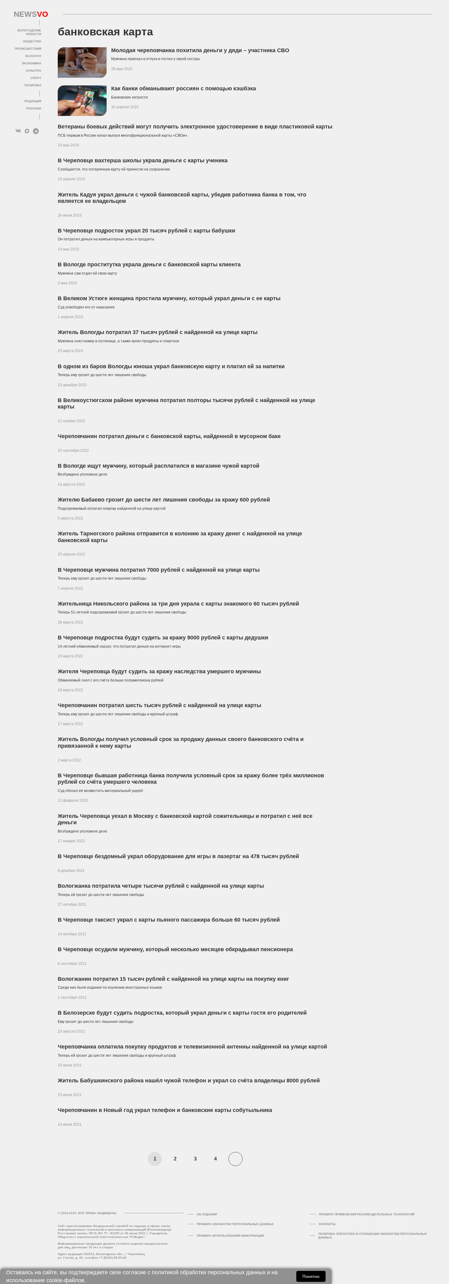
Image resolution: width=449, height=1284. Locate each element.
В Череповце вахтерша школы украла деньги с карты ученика (143, 160)
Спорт (36, 78)
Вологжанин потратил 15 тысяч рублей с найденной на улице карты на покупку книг (173, 979)
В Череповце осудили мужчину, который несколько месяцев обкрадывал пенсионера (175, 949)
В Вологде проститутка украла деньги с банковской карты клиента (149, 264)
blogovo (33, 56)
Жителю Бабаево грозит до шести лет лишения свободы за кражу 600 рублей (164, 500)
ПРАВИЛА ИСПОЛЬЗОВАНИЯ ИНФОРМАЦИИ (230, 1235)
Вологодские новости (29, 32)
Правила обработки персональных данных (235, 1224)
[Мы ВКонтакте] (18, 131)
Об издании (207, 1214)
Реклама (33, 108)
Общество (32, 41)
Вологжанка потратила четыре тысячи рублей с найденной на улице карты (161, 886)
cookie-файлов (65, 1280)
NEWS (27, 14)
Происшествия (28, 48)
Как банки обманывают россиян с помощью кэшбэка (183, 88)
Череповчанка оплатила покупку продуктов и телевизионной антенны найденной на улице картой (192, 1047)
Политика (32, 85)
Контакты (327, 1224)
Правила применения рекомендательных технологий (366, 1214)
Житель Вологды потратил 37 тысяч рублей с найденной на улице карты (157, 332)
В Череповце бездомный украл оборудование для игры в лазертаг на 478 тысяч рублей (178, 856)
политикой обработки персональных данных (208, 1272)
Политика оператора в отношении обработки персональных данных (372, 1235)
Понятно (310, 1276)
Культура (33, 70)
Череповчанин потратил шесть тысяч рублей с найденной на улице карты (159, 705)
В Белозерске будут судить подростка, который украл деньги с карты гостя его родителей (182, 1013)
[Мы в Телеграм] (36, 131)
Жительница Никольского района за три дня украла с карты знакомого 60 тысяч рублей (178, 604)
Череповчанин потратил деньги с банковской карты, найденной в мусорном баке (169, 436)
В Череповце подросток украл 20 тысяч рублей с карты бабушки (146, 231)
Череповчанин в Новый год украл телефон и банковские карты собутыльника (165, 1110)
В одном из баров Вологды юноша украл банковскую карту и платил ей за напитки (171, 366)
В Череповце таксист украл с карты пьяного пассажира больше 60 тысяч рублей (169, 920)
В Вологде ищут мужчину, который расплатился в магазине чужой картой (158, 466)
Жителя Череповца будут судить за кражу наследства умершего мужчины (159, 671)
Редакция (32, 101)
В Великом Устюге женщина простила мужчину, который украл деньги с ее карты (169, 298)
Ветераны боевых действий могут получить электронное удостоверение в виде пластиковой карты (195, 127)
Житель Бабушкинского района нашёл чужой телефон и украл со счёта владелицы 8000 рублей (189, 1080)
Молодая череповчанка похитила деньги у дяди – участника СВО (200, 50)
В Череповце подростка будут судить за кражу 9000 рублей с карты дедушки (163, 638)
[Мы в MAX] (27, 131)
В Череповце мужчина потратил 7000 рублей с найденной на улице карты (159, 570)
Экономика (31, 63)
